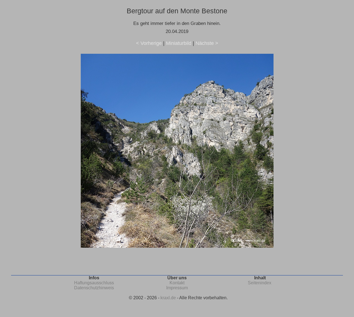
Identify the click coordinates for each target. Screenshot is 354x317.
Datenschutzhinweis (94, 287)
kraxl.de (168, 297)
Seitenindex (259, 282)
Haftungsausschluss (94, 282)
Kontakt (177, 282)
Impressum (177, 287)
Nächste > (207, 43)
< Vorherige (149, 43)
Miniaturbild (178, 43)
